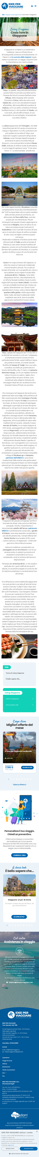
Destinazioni (6, 1066)
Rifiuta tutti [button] (10, 1148)
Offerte (4, 1063)
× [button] (37, 1131)
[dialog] (19, 1143)
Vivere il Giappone (12, 699)
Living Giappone (15, 14)
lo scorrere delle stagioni (21, 57)
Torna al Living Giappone (15, 673)
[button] (8, 778)
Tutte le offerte (19, 785)
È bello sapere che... (13, 679)
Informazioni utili (12, 705)
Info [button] (3, 1073)
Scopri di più (27, 767)
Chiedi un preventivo (8, 1069)
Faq (3, 1076)
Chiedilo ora (19, 855)
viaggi (7, 14)
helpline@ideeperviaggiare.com (21, 982)
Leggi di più (11, 1145)
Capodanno (5, 1057)
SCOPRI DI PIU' (19, 917)
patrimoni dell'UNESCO (15, 458)
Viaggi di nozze (7, 1060)
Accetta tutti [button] (28, 1148)
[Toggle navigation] (35, 6)
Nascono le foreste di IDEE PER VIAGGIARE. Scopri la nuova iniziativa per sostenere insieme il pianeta (19, 1125)
